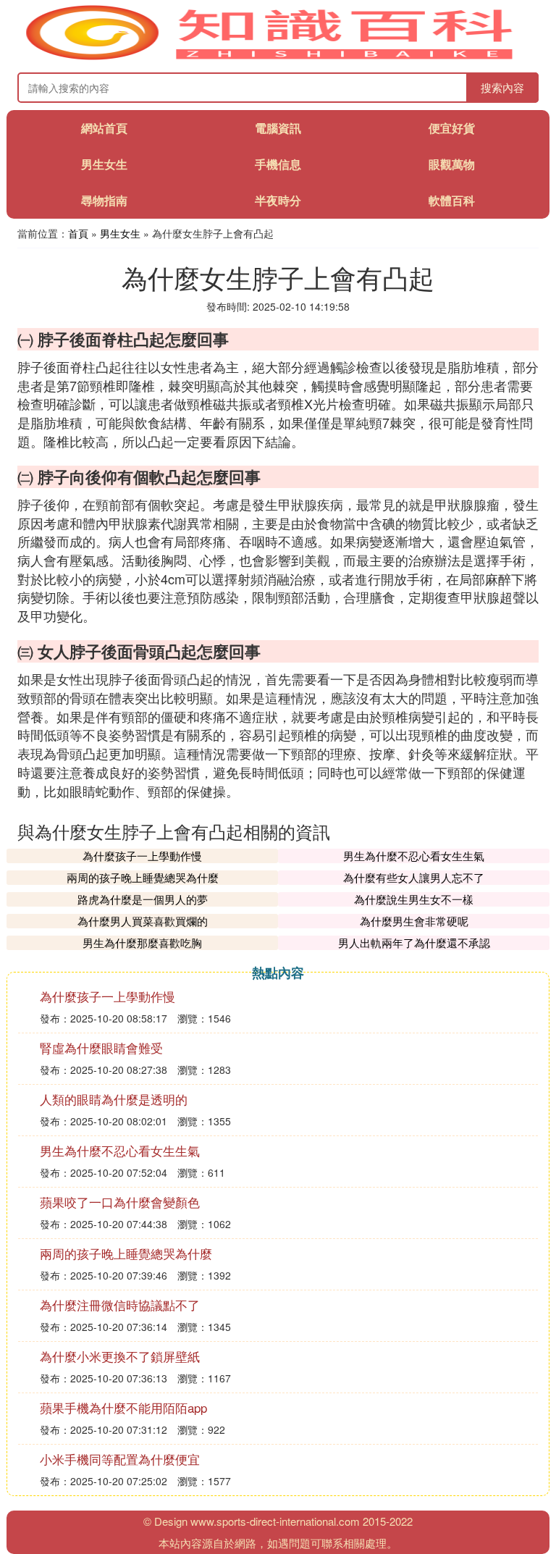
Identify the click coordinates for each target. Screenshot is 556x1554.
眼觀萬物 (452, 164)
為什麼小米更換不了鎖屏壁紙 (120, 1356)
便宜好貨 (452, 127)
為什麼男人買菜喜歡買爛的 (142, 920)
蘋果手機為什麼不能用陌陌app (123, 1407)
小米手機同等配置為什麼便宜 (120, 1459)
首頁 (78, 233)
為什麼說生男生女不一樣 (413, 899)
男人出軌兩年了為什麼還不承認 (414, 942)
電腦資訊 (278, 127)
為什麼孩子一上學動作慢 (142, 855)
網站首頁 (104, 127)
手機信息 (278, 164)
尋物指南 (104, 200)
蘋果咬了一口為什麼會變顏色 (120, 1202)
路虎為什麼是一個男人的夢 (142, 899)
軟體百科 (452, 200)
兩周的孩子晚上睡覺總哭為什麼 (143, 877)
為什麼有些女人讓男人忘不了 (413, 877)
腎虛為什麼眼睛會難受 (101, 1047)
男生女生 (104, 164)
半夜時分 (278, 200)
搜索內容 (502, 87)
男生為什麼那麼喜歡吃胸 (142, 942)
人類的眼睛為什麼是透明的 (114, 1099)
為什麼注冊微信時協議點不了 (120, 1304)
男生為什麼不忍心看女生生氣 (413, 855)
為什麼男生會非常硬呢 (414, 920)
